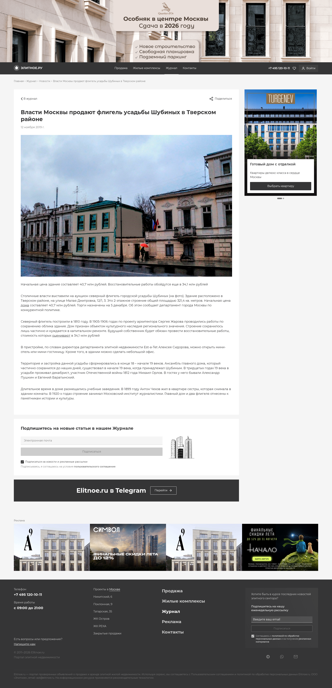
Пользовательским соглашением (212, 674)
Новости (44, 81)
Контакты (189, 68)
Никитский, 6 (102, 596)
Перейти (161, 490)
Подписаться (91, 451)
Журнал (171, 68)
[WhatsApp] (282, 657)
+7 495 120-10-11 (28, 595)
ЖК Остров (101, 618)
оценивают (61, 336)
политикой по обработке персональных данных (277, 637)
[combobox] (114, 589)
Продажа (120, 68)
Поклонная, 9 (102, 604)
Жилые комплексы (146, 68)
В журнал (30, 98)
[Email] (296, 657)
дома (25, 305)
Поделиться (223, 98)
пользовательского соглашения (95, 466)
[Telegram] (268, 657)
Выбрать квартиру (280, 186)
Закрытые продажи (107, 633)
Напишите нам (24, 644)
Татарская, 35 (102, 611)
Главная (19, 81)
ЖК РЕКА (99, 626)
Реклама (171, 621)
